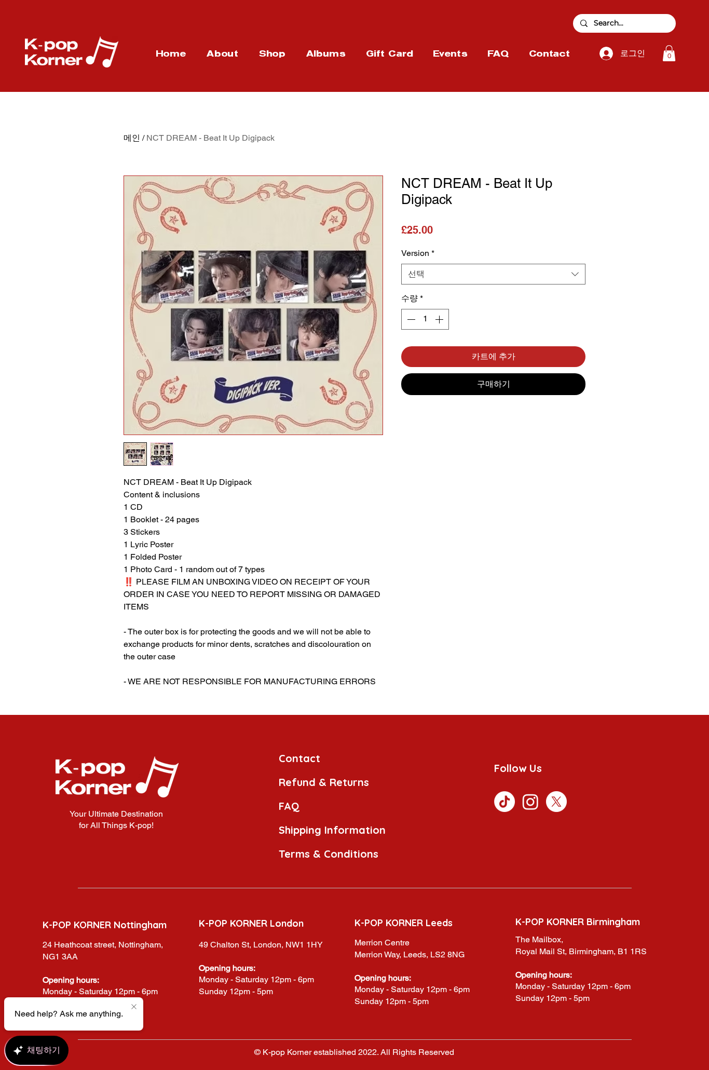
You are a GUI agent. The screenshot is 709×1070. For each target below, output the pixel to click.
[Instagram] (530, 801)
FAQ (289, 806)
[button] (669, 53)
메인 (132, 138)
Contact (299, 758)
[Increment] (440, 319)
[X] (556, 801)
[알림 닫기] (134, 1007)
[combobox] (493, 274)
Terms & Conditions (328, 853)
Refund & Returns (324, 782)
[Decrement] (410, 319)
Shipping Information (332, 829)
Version (417, 253)
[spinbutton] (425, 319)
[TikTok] (504, 801)
